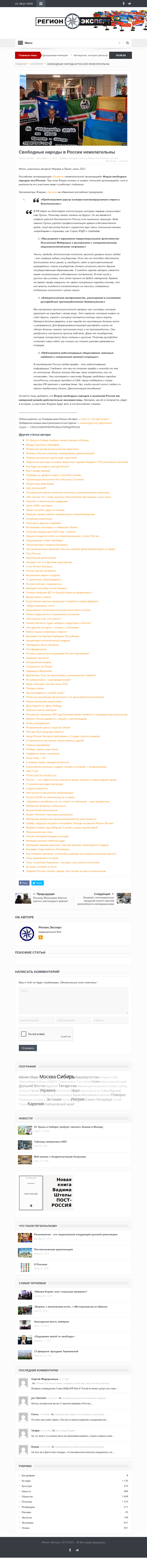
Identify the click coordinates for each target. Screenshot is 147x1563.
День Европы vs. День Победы (44, 705)
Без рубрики (28, 1475)
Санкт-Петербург (99, 1099)
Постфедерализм (36, 649)
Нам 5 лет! (32, 771)
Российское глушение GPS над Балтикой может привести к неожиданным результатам (76, 714)
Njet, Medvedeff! (36, 488)
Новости (82, 158)
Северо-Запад (117, 1086)
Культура (27, 1486)
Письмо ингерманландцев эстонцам (47, 836)
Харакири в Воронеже (39, 671)
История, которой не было (41, 866)
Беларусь (39, 1100)
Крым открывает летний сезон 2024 (47, 684)
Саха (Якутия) (111, 1091)
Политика (104, 158)
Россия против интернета (41, 570)
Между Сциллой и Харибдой (42, 444)
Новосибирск (27, 1082)
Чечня (35, 1091)
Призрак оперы (35, 688)
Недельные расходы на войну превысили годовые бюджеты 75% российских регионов (77, 462)
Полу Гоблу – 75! (36, 758)
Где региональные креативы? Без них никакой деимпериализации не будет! (70, 549)
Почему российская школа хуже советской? (51, 457)
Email (125, 161)
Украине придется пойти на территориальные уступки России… (63, 536)
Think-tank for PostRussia (41, 775)
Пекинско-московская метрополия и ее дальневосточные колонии (65, 697)
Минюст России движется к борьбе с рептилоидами (56, 718)
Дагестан (95, 1091)
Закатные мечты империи (41, 710)
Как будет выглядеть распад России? (47, 466)
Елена (35, 1446)
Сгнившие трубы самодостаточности (47, 762)
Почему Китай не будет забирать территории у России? (58, 623)
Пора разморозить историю (42, 858)
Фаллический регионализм (42, 810)
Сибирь (66, 1076)
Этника (114, 158)
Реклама (26, 1512)
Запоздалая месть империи (42, 644)
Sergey (35, 1430)
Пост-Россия (33, 553)
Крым (77, 1095)
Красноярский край (113, 1082)
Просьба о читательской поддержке (47, 501)
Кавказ (23, 1095)
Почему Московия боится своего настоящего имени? (50, 899)
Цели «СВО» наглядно (39, 505)
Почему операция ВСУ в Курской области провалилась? (59, 592)
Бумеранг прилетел (37, 658)
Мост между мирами (38, 470)
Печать (113, 161)
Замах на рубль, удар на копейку (45, 510)
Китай (87, 1082)
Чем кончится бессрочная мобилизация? (50, 792)
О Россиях (40, 1264)
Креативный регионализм (41, 557)
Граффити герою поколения (43, 753)
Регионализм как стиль (39, 832)
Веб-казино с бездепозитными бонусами (60, 1156)
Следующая (102, 894)
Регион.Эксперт (27, 158)
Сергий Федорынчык (44, 1379)
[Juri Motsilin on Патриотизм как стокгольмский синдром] (23, 1400)
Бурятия (52, 1086)
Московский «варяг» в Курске (43, 575)
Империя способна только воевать (46, 588)
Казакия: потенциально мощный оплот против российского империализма (95, 901)
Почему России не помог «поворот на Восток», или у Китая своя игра (72, 1383)
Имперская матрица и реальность (46, 805)
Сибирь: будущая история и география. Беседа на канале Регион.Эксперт (70, 823)
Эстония (53, 1099)
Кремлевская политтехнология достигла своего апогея (58, 610)
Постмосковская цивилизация (53, 1249)
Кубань (41, 1082)
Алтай (117, 1100)
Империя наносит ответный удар (45, 840)
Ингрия (77, 1099)
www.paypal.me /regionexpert (96, 423)
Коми (96, 1081)
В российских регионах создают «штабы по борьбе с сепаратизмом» (66, 766)
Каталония (63, 1091)
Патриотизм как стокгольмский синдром (84, 1398)
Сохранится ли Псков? (39, 666)
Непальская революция (40, 483)
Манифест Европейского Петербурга (48, 849)
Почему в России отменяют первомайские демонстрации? (60, 453)
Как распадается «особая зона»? (45, 692)
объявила (58, 176)
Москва (47, 1076)
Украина (48, 1090)
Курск (84, 1091)
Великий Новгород (41, 1095)
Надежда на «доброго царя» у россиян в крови (53, 475)
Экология (27, 1517)
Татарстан (67, 1085)
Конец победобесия (37, 723)
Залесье (24, 1091)
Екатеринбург (63, 1095)
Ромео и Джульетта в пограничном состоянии (53, 614)
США (114, 1077)
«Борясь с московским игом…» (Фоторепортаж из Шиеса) (70, 1306)
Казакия (105, 1077)
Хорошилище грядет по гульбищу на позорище (80, 1414)
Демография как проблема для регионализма (79, 1446)
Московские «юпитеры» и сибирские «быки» (52, 527)
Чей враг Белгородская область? (45, 731)
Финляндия (85, 1086)
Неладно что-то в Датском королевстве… (50, 562)
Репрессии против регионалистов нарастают (52, 449)
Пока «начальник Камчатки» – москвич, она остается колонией (62, 862)
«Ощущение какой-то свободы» (54, 1336)
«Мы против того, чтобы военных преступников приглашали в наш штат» (68, 497)
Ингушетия (89, 1095)
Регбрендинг (28, 1507)
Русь (80, 1082)
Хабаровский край (59, 1104)
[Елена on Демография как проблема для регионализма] (23, 1449)
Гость (35, 1414)
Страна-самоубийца (38, 745)
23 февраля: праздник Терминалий (56, 1351)
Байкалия (103, 1095)
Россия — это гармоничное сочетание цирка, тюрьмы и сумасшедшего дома (71, 779)
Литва (66, 1100)
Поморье (118, 1094)
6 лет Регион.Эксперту (39, 566)
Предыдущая (45, 894)
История (72, 158)
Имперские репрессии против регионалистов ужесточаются (61, 819)
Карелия (36, 1104)
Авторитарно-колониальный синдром (48, 640)
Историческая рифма (38, 662)
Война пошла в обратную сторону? (46, 631)
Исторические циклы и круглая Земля (48, 727)
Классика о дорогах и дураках (43, 523)
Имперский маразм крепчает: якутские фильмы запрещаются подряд (67, 845)
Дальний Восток (32, 1085)
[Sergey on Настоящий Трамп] (23, 1433)
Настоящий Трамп (65, 1430)
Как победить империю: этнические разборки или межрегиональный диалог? (71, 853)
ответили (51, 192)
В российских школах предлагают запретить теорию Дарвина (62, 601)
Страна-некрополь (37, 788)
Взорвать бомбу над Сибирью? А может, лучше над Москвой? (62, 827)
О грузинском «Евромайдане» (43, 579)
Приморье (25, 1100)
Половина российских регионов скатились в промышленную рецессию (67, 492)
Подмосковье (67, 1082)
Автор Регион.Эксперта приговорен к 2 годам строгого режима (63, 736)
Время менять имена (38, 597)
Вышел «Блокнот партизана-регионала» (49, 814)
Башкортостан (87, 1077)
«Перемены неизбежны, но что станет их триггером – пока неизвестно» (68, 801)
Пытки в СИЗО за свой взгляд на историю (50, 797)
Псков (23, 1104)
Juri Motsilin (38, 1398)
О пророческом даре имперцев (44, 784)
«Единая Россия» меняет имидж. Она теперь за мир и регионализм (66, 871)
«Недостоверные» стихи (40, 605)
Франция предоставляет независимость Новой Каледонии (60, 514)
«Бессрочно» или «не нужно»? (43, 618)
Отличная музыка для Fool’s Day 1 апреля (50, 531)
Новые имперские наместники (44, 701)
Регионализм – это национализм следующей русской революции (75, 1234)
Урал (75, 1090)
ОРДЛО (52, 1082)
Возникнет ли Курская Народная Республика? (52, 636)
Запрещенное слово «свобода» (44, 540)
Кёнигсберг (29, 1076)
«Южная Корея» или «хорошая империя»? (60, 1291)
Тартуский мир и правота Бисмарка (47, 544)
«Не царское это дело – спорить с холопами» (52, 627)
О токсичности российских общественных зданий (55, 740)
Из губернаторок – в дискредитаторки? (48, 679)
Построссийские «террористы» (44, 584)
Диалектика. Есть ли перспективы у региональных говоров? (61, 675)
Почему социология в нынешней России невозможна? (57, 653)
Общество (93, 158)
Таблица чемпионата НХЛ (50, 1141)
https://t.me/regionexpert (95, 419)
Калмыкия (100, 1086)
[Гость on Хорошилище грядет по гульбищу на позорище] (23, 1417)
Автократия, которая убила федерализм (70, 55)
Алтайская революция (39, 518)
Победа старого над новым (42, 749)
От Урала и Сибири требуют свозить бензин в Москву (57, 440)
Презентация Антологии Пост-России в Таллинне (55, 479)
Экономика (27, 1522)
